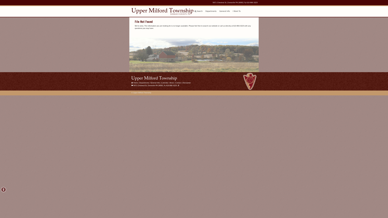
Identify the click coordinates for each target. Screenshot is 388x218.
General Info (224, 11)
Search (200, 11)
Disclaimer (187, 83)
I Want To (237, 11)
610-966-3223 (252, 2)
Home (135, 83)
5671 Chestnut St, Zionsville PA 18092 (228, 2)
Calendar (164, 83)
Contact (178, 83)
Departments (211, 11)
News (172, 83)
